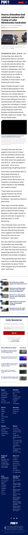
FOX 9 (9, 25)
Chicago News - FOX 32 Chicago (5, 463)
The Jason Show (17, 430)
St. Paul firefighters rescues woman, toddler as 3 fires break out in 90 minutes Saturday (9, 365)
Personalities (16, 461)
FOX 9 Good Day (17, 431)
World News (4, 395)
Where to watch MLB (17, 487)
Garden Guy (16, 411)
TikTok (2, 492)
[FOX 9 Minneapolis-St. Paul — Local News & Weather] (5, 2)
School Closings (16, 397)
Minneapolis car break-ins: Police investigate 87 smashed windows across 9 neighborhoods (9, 351)
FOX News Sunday (5, 402)
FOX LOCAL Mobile (4, 482)
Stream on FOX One (16, 477)
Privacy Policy (15, 340)
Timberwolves (4, 416)
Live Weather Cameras (16, 399)
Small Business (4, 433)
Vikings (2, 409)
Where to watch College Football (17, 483)
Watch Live (21, 2)
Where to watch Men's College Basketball (17, 498)
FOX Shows (15, 428)
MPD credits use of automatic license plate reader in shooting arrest (8, 371)
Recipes (15, 413)
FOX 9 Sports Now (17, 442)
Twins (2, 413)
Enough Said (16, 435)
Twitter (3, 490)
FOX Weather (16, 403)
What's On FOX (16, 465)
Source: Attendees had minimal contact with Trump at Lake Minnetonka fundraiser (12, 136)
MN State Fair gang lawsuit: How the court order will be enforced (17, 296)
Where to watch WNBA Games (17, 506)
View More (23, 348)
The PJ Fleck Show (17, 440)
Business (3, 430)
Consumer (3, 401)
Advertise (15, 468)
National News (4, 393)
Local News (4, 392)
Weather (16, 390)
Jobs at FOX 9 (16, 463)
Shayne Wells (16, 409)
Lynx (2, 418)
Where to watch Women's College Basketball (17, 503)
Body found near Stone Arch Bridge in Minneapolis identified (18, 303)
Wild (2, 415)
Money (3, 426)
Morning (16, 407)
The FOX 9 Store (17, 452)
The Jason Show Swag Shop (17, 449)
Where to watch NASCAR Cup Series (17, 491)
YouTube (3, 494)
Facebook (3, 486)
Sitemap (15, 467)
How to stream (5, 480)
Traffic (14, 402)
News (3, 390)
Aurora (2, 422)
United (2, 420)
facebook (11, 518)
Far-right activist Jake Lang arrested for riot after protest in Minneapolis (9, 377)
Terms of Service (15, 341)
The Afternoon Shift (16, 446)
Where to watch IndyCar (17, 494)
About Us (16, 456)
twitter (14, 518)
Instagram (3, 488)
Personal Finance (5, 428)
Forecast (15, 395)
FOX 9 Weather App (16, 392)
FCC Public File (16, 470)
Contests (15, 459)
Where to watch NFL (17, 480)
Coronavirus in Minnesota (16, 25)
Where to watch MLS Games (17, 509)
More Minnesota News (8, 348)
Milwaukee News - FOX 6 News (5, 460)
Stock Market (4, 431)
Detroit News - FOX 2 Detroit (4, 466)
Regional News (4, 456)
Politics (3, 399)
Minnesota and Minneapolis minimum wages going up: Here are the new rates (17, 289)
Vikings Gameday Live (17, 437)
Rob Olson (5, 25)
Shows (15, 426)
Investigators (4, 397)
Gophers (3, 411)
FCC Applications (17, 472)
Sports (3, 407)
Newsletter (3, 485)
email (17, 518)
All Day (14, 433)
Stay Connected (4, 477)
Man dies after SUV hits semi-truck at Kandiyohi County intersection (9, 357)
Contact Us (15, 458)
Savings (3, 435)
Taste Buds (15, 444)
